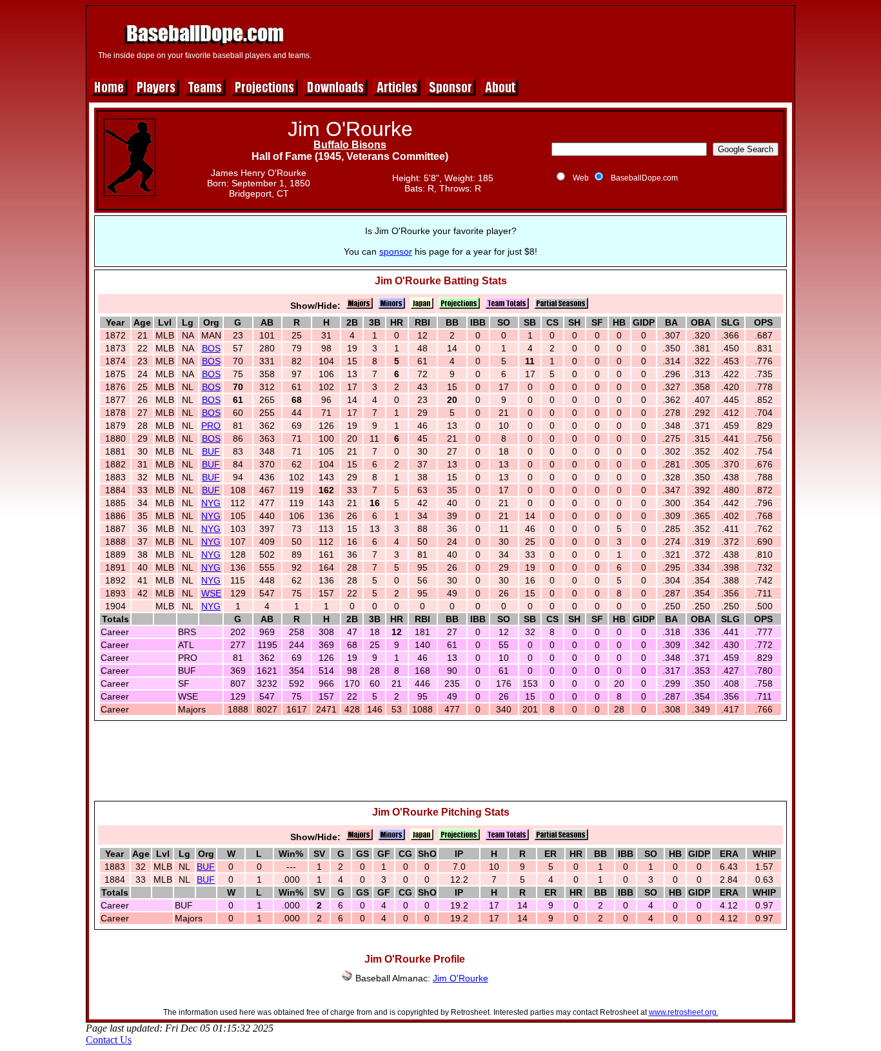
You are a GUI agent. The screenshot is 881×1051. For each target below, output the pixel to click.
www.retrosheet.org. (683, 1012)
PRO (211, 425)
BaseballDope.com (644, 177)
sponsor (395, 251)
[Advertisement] (554, 40)
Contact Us (109, 1039)
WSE (211, 593)
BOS (211, 348)
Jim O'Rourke (460, 978)
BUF (211, 451)
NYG (211, 503)
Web (581, 177)
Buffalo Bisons (349, 144)
